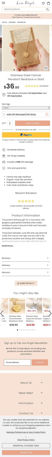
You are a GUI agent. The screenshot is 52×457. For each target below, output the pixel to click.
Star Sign (6, 104)
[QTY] (11, 123)
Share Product (27, 283)
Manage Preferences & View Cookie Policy (26, 432)
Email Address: (12, 362)
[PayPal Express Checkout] (26, 135)
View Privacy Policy (26, 439)
